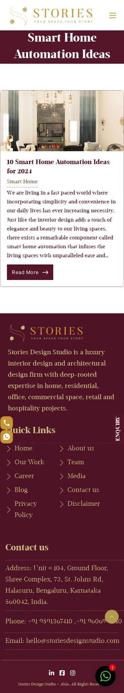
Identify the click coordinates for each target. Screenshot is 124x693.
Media (76, 476)
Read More (25, 272)
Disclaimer (83, 504)
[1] (105, 679)
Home (23, 448)
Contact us (83, 490)
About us (80, 448)
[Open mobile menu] (112, 15)
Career (24, 476)
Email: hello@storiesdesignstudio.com (62, 641)
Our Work (29, 462)
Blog (21, 490)
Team (75, 462)
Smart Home (22, 182)
